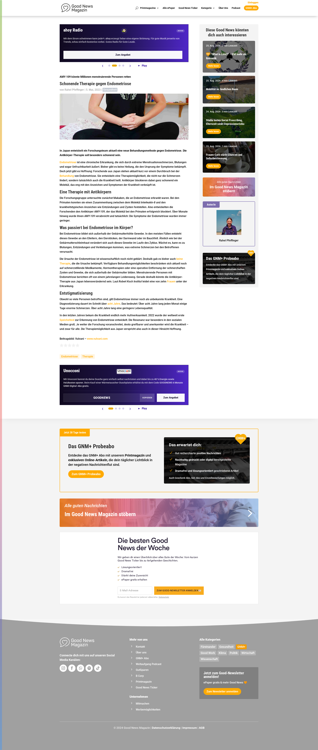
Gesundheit (110, 89)
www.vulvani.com (97, 338)
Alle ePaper (169, 8)
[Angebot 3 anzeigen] (120, 66)
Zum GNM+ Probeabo (86, 474)
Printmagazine (148, 8)
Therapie (87, 356)
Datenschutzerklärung (166, 727)
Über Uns (223, 8)
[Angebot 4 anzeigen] (123, 66)
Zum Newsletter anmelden (222, 691)
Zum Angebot (122, 54)
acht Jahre (113, 303)
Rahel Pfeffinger (74, 89)
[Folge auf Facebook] (72, 668)
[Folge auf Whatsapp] (80, 668)
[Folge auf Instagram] (63, 668)
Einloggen (253, 2)
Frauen (171, 281)
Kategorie (206, 8)
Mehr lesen (213, 66)
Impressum (189, 727)
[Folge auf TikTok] (97, 668)
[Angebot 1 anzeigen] (109, 66)
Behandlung (67, 175)
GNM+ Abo (251, 8)
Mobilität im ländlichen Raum (222, 89)
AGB (202, 727)
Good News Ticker (188, 8)
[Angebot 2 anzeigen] (114, 66)
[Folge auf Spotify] (89, 668)
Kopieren (147, 398)
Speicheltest (67, 320)
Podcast (236, 8)
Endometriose (68, 162)
